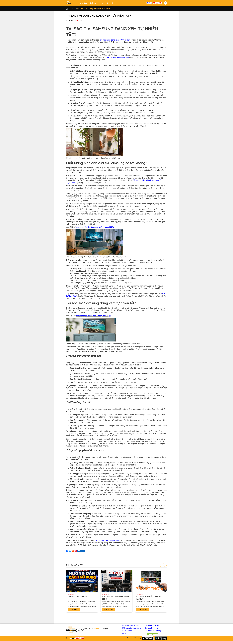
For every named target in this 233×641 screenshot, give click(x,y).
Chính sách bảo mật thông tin (131, 628)
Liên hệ (110, 3)
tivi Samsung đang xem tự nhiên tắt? (115, 40)
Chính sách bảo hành (152, 628)
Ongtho (96, 628)
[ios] (148, 638)
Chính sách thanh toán (152, 625)
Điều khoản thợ (127, 631)
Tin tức (101, 3)
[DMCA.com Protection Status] (151, 634)
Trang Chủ (82, 3)
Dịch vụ (93, 3)
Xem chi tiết (73, 609)
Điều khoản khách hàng (153, 631)
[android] (161, 638)
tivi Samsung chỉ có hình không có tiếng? (93, 316)
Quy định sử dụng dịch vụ (130, 625)
